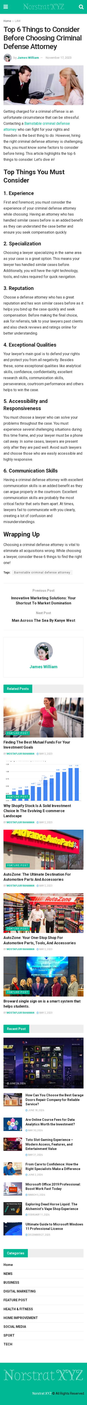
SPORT (9, 1335)
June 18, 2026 (36, 1110)
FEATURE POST (17, 733)
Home (7, 21)
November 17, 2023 (58, 57)
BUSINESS (11, 1282)
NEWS (8, 1274)
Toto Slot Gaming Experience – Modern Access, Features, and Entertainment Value (49, 1144)
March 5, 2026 (36, 1195)
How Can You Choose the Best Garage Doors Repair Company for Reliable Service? (55, 1099)
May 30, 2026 (35, 1130)
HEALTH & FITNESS (18, 1309)
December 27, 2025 (39, 1235)
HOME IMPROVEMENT (20, 1318)
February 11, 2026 (38, 1214)
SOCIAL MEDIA (14, 1327)
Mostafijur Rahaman (20, 754)
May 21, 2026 (35, 1155)
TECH (7, 1344)
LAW (18, 21)
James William (28, 57)
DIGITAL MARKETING (19, 1291)
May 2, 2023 (45, 754)
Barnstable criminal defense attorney (42, 572)
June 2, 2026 (35, 1174)
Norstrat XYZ (43, 7)
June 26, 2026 (17, 1083)
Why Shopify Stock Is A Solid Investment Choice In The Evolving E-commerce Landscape (37, 811)
